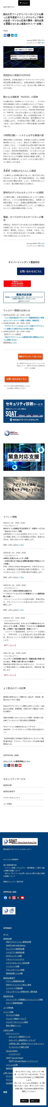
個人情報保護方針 (10, 865)
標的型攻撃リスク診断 (14, 973)
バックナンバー (14, 1054)
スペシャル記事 (12, 1065)
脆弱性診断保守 (9, 791)
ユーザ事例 (7, 804)
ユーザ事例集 (8, 1008)
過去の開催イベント (13, 1026)
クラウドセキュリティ (11, 798)
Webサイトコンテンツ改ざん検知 (18, 985)
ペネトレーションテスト (15, 959)
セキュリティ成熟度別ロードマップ (22, 1040)
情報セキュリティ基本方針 (13, 882)
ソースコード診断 (12, 966)
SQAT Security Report (14, 1058)
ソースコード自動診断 (14, 988)
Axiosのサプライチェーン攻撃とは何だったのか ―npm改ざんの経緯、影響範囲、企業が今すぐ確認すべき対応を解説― (24, 708)
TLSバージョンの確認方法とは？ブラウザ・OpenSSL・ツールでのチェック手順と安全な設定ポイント (23, 729)
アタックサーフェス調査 (15, 970)
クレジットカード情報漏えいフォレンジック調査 (24, 999)
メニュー (25, 3)
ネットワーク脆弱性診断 (15, 949)
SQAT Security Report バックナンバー (23, 1061)
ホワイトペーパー (12, 1033)
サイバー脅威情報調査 (14, 1003)
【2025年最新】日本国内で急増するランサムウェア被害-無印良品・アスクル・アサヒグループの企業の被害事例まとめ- (23, 741)
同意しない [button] (34, 1101)
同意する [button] (24, 1101)
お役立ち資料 (8, 1030)
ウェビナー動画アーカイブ (16, 1019)
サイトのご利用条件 (10, 859)
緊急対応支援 (8, 996)
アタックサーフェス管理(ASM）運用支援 (21, 992)
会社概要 (9, 1083)
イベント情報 (8, 1012)
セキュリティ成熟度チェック (19, 1037)
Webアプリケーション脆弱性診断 (18, 942)
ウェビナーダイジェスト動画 (17, 1022)
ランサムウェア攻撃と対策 (19, 1047)
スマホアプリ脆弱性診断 (15, 952)
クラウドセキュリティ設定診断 (17, 963)
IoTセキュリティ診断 (14, 956)
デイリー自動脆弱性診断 (15, 981)
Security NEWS (12, 1051)
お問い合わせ (8, 1073)
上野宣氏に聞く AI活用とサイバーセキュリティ (26, 1044)
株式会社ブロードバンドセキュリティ (17, 849)
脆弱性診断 (7, 785)
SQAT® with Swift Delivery (16, 945)
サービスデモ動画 (12, 1015)
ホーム (5, 934)
